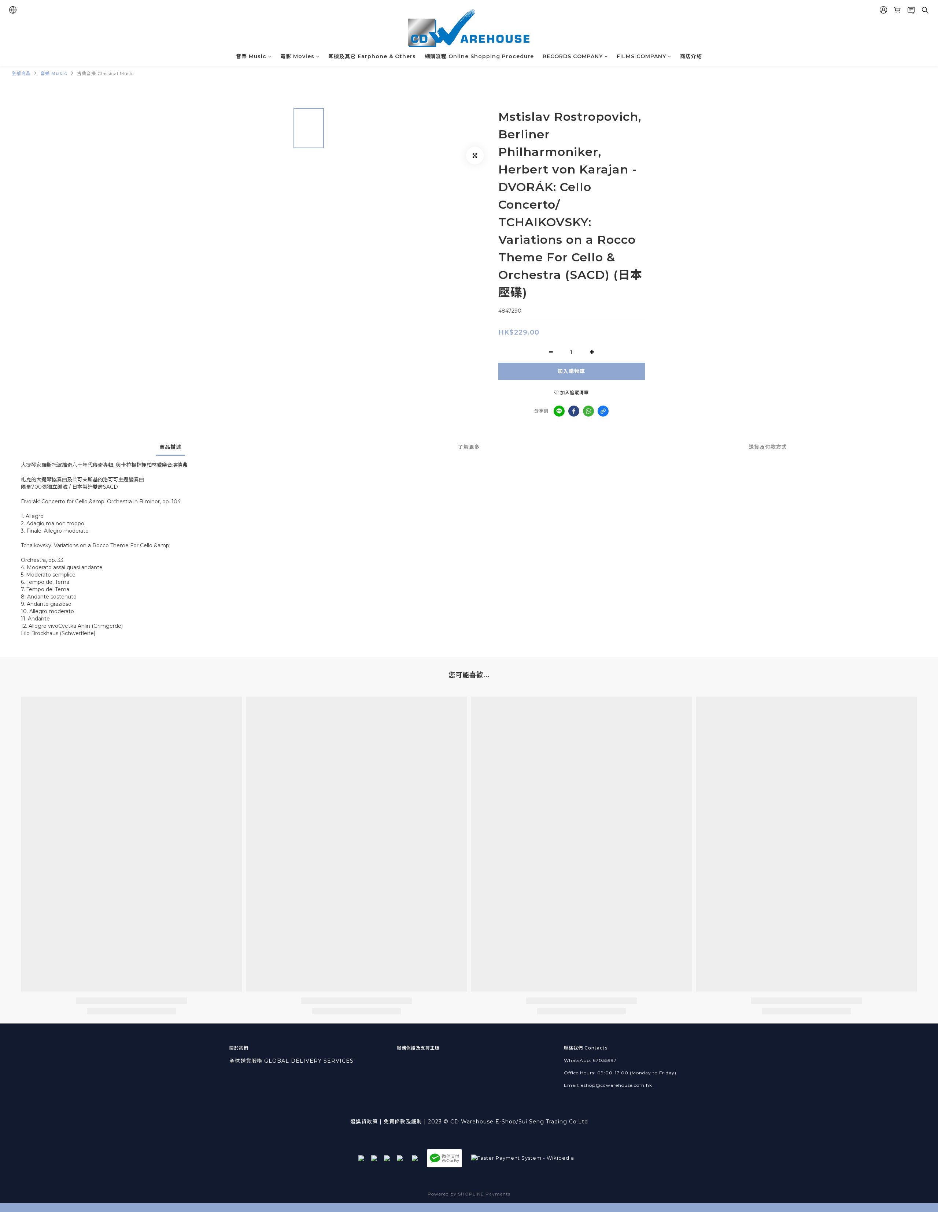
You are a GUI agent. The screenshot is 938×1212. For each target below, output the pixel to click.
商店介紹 (691, 56)
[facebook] (573, 411)
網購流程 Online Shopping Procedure (479, 56)
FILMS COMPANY (641, 56)
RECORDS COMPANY (573, 56)
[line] (559, 411)
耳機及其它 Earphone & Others (372, 56)
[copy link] (603, 411)
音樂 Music (251, 56)
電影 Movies (297, 56)
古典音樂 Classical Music (105, 73)
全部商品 (21, 73)
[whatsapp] (588, 411)
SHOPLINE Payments (484, 1194)
